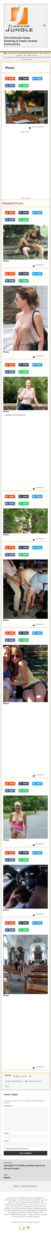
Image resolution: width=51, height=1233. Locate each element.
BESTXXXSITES (12, 53)
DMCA (31, 1214)
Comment (8, 1106)
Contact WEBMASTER (13, 1214)
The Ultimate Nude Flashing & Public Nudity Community (21, 41)
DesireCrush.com (32, 55)
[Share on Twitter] (37, 79)
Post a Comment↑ (37, 127)
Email (7, 1141)
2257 (25, 1214)
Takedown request (32, 1216)
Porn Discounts (8, 57)
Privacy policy (41, 1214)
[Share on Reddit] (10, 79)
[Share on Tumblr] (23, 79)
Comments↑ (39, 265)
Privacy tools (18, 1216)
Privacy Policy (22, 1148)
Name (7, 1133)
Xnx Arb (29, 59)
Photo (8, 1075)
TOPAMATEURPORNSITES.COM (28, 53)
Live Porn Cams (19, 57)
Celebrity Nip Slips (28, 1186)
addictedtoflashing (14, 1081)
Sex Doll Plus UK (40, 57)
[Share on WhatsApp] (23, 86)
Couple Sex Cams (25, 198)
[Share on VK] (10, 86)
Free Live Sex (29, 57)
